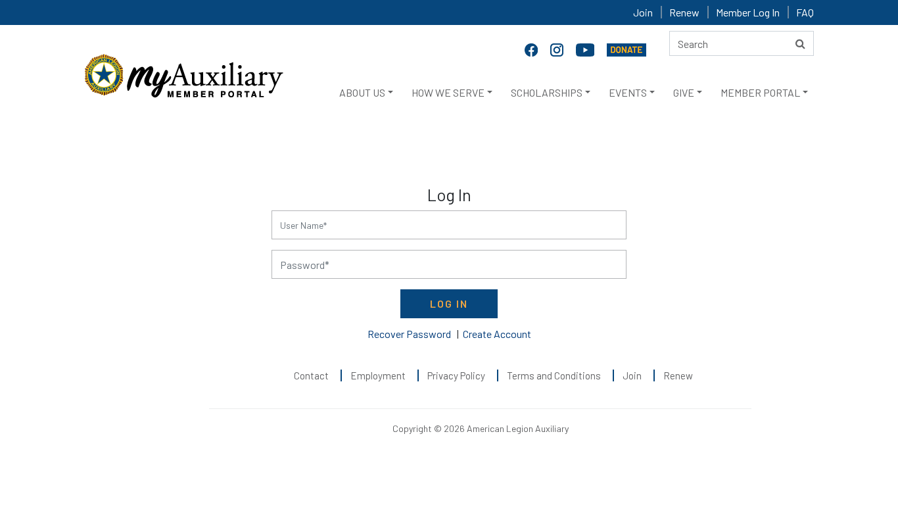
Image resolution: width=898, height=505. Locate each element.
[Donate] (626, 48)
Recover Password (409, 333)
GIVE (683, 92)
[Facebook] (532, 48)
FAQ (805, 12)
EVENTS (628, 92)
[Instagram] (558, 48)
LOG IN (449, 303)
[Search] (800, 43)
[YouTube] (586, 48)
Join (643, 12)
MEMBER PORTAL (760, 92)
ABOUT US (362, 92)
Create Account (497, 333)
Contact (311, 375)
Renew (684, 12)
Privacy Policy (456, 375)
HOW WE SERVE (448, 92)
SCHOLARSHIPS (546, 92)
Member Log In (748, 12)
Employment (378, 375)
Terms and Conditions (554, 375)
